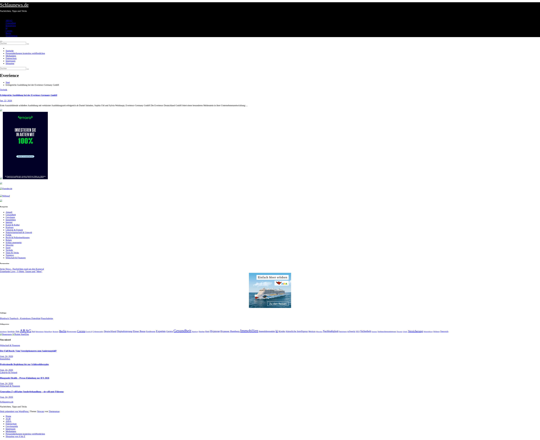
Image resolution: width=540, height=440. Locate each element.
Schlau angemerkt (14, 242)
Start (8, 82)
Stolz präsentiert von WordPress (14, 411)
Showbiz (10, 245)
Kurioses (10, 227)
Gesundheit (11, 23)
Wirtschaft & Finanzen (16, 258)
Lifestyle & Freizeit (14, 230)
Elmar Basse (139, 331)
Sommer (374, 331)
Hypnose (215, 331)
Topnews (10, 255)
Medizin (312, 331)
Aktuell (9, 212)
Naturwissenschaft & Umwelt (19, 232)
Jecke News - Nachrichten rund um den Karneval (22, 269)
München (319, 331)
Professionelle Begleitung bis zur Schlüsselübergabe (24, 364)
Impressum (10, 61)
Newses (40, 411)
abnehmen (3, 331)
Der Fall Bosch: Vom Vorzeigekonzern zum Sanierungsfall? (28, 351)
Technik (3, 90)
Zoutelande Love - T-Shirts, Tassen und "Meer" (21, 271)
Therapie (399, 331)
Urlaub (405, 331)
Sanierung (343, 331)
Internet (9, 222)
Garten (169, 331)
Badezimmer (40, 331)
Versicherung (11, 36)
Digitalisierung (124, 331)
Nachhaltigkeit (330, 331)
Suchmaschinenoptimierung (387, 332)
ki (6, 28)
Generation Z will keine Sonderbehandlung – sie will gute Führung (32, 391)
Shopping (10, 63)
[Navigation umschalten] (1, 41)
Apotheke (11, 332)
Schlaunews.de (14, 4)
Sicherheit (365, 331)
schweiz (351, 331)
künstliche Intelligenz (297, 331)
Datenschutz (11, 58)
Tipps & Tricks (12, 252)
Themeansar (54, 411)
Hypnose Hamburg (230, 331)
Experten (161, 331)
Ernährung (150, 331)
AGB (8, 419)
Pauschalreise (47, 318)
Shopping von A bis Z (15, 436)
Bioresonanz (71, 331)
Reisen (9, 240)
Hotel (207, 331)
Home (8, 416)
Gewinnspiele (12, 426)
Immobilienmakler (267, 331)
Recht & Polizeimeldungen (18, 237)
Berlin (8, 33)
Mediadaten (11, 56)
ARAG (9, 20)
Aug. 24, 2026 (6, 356)
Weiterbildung (428, 331)
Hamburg (195, 331)
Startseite (10, 51)
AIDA (8, 421)
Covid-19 (89, 331)
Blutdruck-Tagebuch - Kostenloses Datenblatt (20, 318)
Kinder (282, 331)
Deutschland (110, 331)
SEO (358, 331)
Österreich (444, 331)
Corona (9, 31)
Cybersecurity (98, 332)
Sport (8, 247)
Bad (33, 331)
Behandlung (48, 331)
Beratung (56, 331)
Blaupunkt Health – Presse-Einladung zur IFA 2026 (24, 378)
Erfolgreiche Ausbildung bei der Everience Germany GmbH (28, 95)
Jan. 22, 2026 (6, 100)
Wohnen (436, 332)
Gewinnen (10, 217)
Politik (8, 235)
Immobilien (11, 25)
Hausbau (202, 332)
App (17, 331)
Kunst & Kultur (13, 225)
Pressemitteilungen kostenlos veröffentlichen (25, 53)
